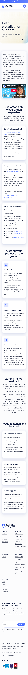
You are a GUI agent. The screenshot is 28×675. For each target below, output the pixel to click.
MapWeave (5, 542)
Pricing (3, 544)
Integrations (18, 559)
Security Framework (15, 652)
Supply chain (18, 544)
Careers (4, 584)
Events (4, 559)
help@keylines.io (17, 231)
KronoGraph (5, 539)
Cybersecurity (19, 534)
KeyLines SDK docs (20, 562)
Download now (13, 1)
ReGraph (4, 536)
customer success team (13, 171)
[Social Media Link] (3, 660)
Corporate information (8, 655)
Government (18, 536)
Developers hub (19, 557)
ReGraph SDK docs (20, 564)
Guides (4, 557)
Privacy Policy (5, 652)
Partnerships (5, 587)
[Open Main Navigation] (24, 6)
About (3, 582)
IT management (19, 549)
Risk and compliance (20, 546)
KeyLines (4, 534)
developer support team (13, 212)
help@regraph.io (17, 233)
